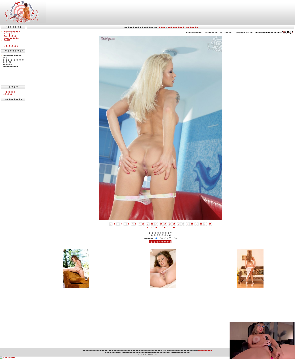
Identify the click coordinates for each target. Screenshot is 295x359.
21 (192, 224)
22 (196, 224)
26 (147, 227)
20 (188, 224)
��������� (11, 46)
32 (174, 227)
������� (192, 27)
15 (165, 224)
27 (152, 227)
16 (170, 224)
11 (147, 224)
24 (205, 224)
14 (161, 224)
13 (156, 224)
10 (143, 224)
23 (201, 224)
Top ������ (10, 36)
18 (179, 224)
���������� (175, 27)
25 (210, 224)
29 (160, 227)
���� (162, 27)
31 (169, 227)
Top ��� (8, 34)
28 (156, 227)
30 (165, 227)
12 (152, 224)
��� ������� (12, 32)
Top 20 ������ (11, 38)
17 (174, 224)
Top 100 (7, 40)
